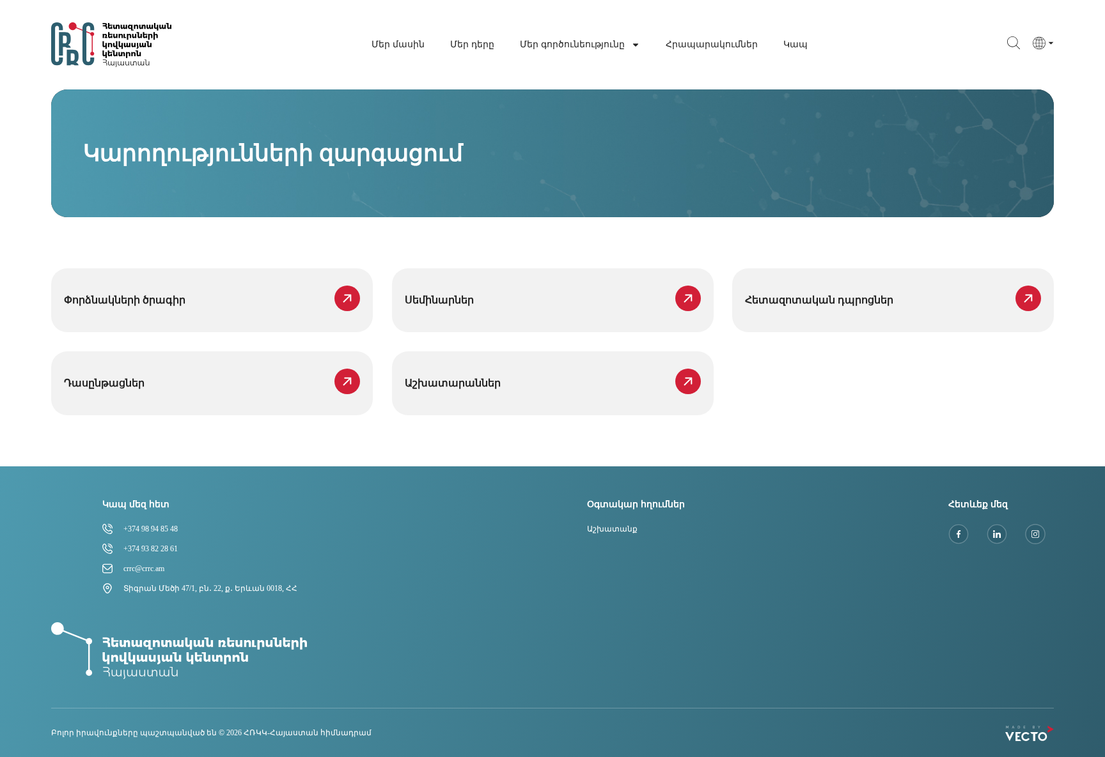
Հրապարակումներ (712, 44)
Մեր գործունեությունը (572, 44)
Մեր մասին (398, 44)
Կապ (795, 44)
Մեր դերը (472, 44)
